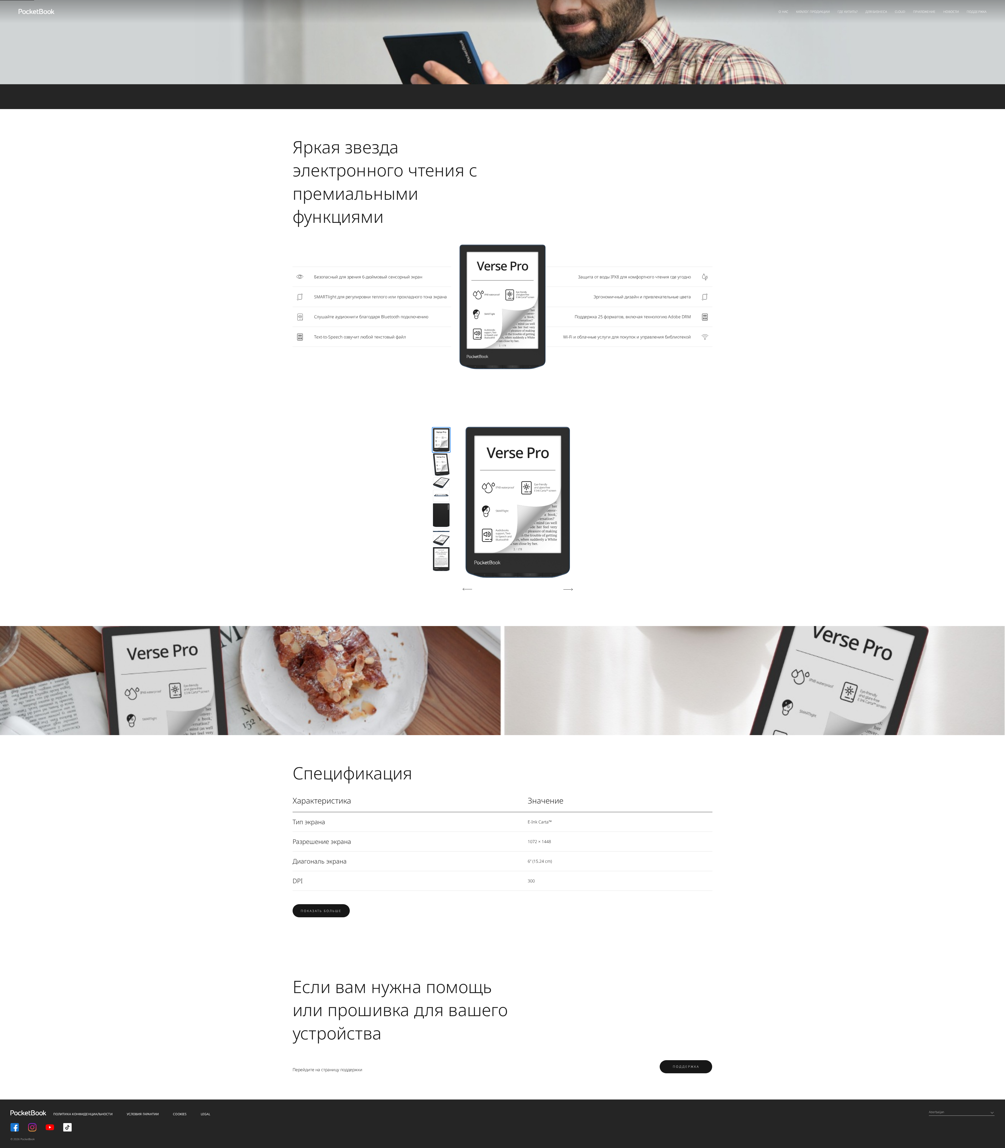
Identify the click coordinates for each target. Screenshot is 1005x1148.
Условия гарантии (143, 1114)
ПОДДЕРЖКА (686, 1066)
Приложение (924, 11)
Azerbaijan (936, 1112)
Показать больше (321, 911)
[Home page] (36, 11)
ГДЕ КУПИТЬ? (848, 11)
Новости (951, 11)
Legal (205, 1114)
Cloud (900, 11)
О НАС (783, 11)
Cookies (180, 1114)
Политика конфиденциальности (83, 1114)
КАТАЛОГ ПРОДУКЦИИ (813, 11)
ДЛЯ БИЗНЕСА (876, 11)
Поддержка (976, 11)
